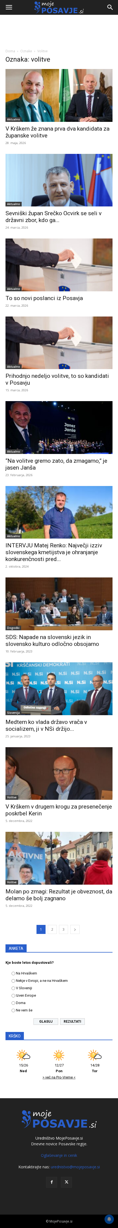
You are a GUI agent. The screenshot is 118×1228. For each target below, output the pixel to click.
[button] (9, 7)
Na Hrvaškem (26, 973)
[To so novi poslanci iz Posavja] (59, 264)
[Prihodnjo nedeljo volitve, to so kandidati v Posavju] (59, 343)
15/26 (23, 1068)
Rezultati (72, 1021)
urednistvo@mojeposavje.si (75, 1166)
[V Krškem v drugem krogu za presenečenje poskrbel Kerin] (59, 773)
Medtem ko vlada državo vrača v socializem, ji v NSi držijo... (46, 725)
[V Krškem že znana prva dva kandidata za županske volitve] (59, 95)
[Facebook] (51, 1182)
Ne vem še (24, 1010)
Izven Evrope (26, 995)
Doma (10, 51)
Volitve (11, 797)
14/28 (94, 1068)
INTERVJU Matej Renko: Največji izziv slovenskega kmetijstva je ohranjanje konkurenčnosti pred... (53, 552)
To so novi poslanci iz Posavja (44, 298)
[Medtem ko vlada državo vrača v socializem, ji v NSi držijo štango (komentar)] (59, 688)
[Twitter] (66, 1182)
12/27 (59, 1068)
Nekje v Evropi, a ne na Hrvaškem (42, 981)
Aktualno (13, 119)
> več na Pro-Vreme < (59, 1077)
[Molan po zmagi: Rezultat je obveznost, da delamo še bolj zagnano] (59, 858)
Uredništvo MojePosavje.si (59, 1138)
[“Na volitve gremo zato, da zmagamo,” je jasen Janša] (59, 427)
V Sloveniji (24, 988)
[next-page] (75, 929)
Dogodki (13, 628)
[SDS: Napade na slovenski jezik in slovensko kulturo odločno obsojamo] (59, 603)
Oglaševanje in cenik (59, 1155)
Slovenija (13, 713)
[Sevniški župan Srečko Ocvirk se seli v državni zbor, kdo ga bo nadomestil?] (59, 180)
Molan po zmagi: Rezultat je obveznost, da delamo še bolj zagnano (58, 895)
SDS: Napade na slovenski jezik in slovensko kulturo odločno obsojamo (52, 640)
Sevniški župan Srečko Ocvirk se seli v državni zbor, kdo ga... (53, 216)
